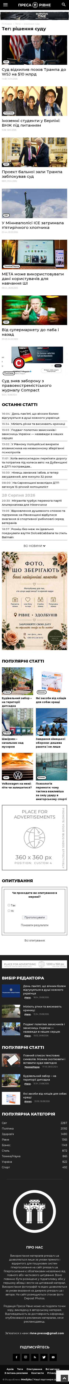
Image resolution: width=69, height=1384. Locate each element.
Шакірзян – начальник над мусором (13, 742)
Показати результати (34, 925)
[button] (64, 5)
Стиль (5, 1150)
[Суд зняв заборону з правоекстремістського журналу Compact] (34, 361)
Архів (10, 1369)
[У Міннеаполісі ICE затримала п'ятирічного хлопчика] (34, 203)
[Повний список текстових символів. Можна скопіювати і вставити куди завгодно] (11, 1060)
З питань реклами (16, 1373)
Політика (8, 1128)
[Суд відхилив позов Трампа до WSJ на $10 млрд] (34, 50)
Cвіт (4, 1123)
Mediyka (26, 1379)
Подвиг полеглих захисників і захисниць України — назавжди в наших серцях (32, 434)
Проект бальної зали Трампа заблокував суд (32, 174)
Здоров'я (8, 1134)
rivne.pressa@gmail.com (47, 1333)
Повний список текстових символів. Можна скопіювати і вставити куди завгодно (44, 1059)
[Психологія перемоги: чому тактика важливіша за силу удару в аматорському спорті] (51, 766)
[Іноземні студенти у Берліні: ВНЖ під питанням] (34, 101)
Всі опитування (34, 940)
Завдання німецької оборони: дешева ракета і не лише (50, 742)
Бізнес (6, 1145)
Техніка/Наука (11, 1156)
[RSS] (34, 1357)
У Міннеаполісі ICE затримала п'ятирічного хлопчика (33, 225)
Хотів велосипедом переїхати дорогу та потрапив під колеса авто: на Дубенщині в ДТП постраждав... (34, 462)
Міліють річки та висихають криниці (38, 424)
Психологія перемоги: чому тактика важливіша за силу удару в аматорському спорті (51, 791)
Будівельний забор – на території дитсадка (17, 702)
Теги (17, 23)
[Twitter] (44, 1357)
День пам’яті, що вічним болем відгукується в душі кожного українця (44, 989)
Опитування (34, 1369)
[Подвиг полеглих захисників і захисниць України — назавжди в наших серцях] (11, 1028)
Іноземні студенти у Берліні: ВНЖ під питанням (31, 123)
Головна (7, 23)
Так (13, 905)
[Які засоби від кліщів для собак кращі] (51, 681)
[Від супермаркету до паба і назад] (34, 310)
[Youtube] (53, 1357)
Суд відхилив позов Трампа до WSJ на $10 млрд (34, 71)
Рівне (5, 1139)
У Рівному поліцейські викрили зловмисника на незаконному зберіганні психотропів (33, 448)
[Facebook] (16, 1357)
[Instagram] (25, 1357)
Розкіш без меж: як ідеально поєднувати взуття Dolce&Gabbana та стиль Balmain (34, 533)
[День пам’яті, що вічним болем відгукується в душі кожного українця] (11, 990)
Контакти (37, 1373)
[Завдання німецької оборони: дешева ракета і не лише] (51, 722)
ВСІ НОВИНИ (33, 546)
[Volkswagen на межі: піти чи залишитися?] (17, 766)
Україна (7, 1161)
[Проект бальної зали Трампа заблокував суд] (34, 152)
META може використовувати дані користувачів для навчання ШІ (33, 279)
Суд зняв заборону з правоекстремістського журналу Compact (27, 385)
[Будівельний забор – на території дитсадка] (17, 681)
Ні (12, 911)
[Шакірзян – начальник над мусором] (17, 722)
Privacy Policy (55, 1373)
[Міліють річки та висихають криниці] (11, 1011)
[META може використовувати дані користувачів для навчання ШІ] (34, 254)
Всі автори (52, 1369)
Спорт (6, 1167)
